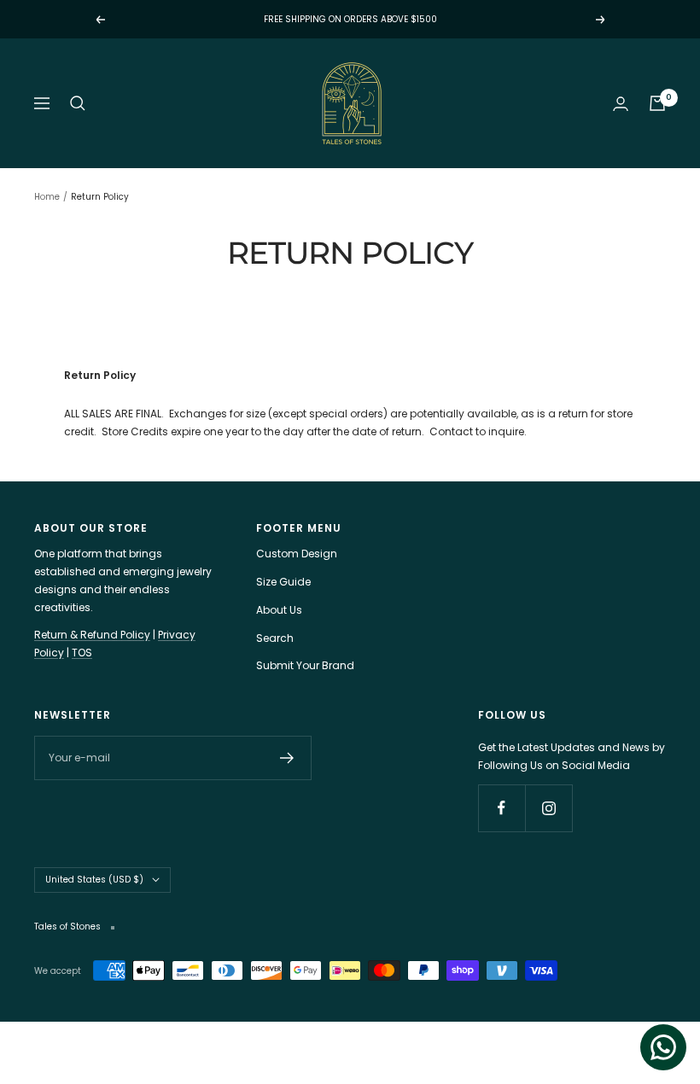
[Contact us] (663, 1047)
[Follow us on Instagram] (548, 807)
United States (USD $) (94, 879)
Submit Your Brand (305, 665)
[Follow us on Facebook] (501, 807)
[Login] (620, 103)
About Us (279, 610)
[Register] (287, 758)
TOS (82, 652)
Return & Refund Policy (92, 634)
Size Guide (283, 581)
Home (47, 196)
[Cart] (657, 103)
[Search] (77, 103)
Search (275, 638)
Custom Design (296, 553)
